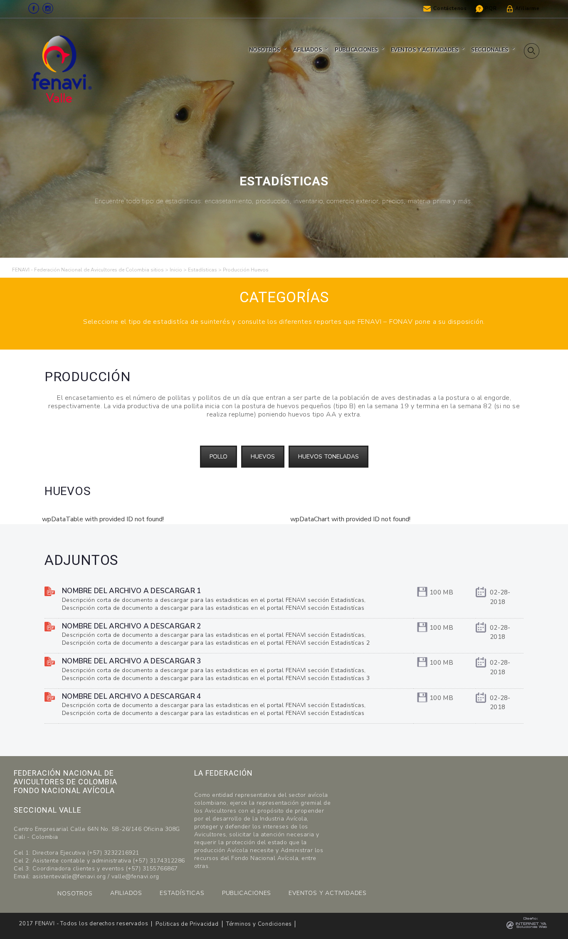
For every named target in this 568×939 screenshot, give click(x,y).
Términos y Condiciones (259, 924)
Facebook (33, 8)
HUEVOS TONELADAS (328, 457)
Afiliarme (527, 8)
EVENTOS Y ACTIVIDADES (328, 893)
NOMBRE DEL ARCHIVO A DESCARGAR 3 (131, 661)
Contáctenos (450, 8)
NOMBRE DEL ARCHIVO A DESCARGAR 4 (131, 696)
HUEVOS (263, 457)
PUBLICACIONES (246, 893)
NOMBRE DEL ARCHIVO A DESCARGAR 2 (131, 626)
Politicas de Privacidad (187, 924)
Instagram (47, 8)
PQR (490, 8)
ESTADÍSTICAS (182, 893)
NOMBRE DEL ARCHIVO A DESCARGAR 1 (131, 591)
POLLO (218, 457)
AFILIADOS (126, 893)
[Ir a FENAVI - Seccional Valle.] (176, 269)
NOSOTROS (74, 893)
